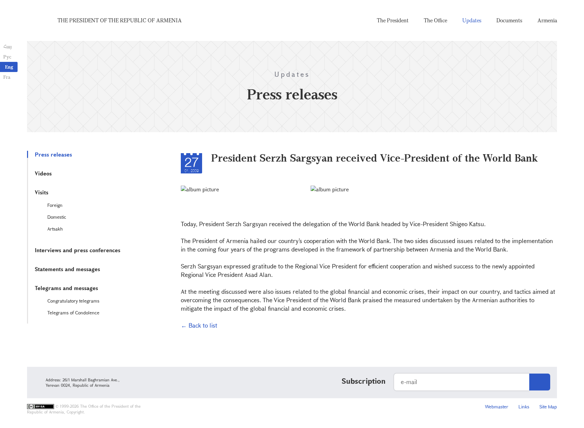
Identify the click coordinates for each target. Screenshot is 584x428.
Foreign (55, 205)
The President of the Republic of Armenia (119, 20)
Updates (471, 20)
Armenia (547, 20)
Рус (7, 56)
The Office (435, 20)
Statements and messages (67, 268)
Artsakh (55, 228)
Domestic (56, 217)
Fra (6, 77)
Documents (509, 20)
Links (523, 406)
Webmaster (496, 406)
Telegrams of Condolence (73, 312)
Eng (9, 67)
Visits (41, 192)
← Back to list (199, 325)
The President (393, 20)
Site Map (548, 406)
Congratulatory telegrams (73, 301)
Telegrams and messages (66, 287)
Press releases (53, 154)
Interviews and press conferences (77, 250)
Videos (43, 173)
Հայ (7, 46)
